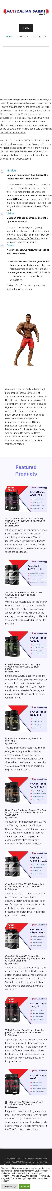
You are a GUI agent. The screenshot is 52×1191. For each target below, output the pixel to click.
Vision (10, 213)
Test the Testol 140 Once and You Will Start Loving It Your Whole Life (23, 593)
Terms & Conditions (39, 1165)
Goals (10, 245)
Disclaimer (37, 1162)
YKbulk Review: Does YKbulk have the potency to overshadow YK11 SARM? (24, 1031)
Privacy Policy (23, 1165)
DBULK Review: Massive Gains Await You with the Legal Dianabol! (24, 1103)
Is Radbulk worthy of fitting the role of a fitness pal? (24, 739)
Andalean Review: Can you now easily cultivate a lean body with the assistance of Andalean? (25, 520)
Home (7, 1162)
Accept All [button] (25, 1186)
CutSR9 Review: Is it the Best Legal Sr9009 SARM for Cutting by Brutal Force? (22, 666)
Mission (11, 170)
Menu (26, 28)
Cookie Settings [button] (9, 1186)
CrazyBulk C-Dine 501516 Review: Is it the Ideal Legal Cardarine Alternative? (24, 885)
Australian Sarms (26, 12)
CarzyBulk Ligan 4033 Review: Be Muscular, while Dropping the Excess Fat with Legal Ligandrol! (25, 958)
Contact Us (26, 1162)
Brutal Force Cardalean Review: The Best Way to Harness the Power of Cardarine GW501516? (25, 812)
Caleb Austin (13, 526)
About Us (16, 1162)
